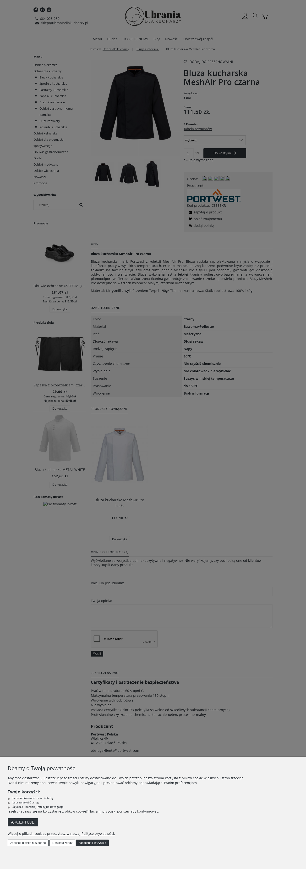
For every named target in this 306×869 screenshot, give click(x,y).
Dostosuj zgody (62, 843)
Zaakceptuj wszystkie (92, 843)
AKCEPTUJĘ (22, 822)
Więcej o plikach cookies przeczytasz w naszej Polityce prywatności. (61, 833)
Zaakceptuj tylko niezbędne (28, 843)
